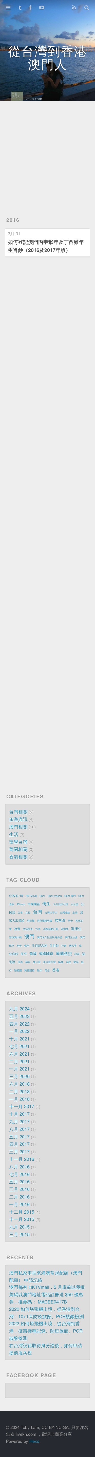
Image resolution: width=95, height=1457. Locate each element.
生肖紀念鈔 (39, 945)
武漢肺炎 (28, 929)
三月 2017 (19, 1151)
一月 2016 (19, 1204)
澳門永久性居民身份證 (49, 937)
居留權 (30, 920)
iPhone (21, 904)
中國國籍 (34, 904)
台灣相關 (18, 811)
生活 (13, 834)
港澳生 (76, 928)
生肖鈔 (54, 945)
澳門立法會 (71, 937)
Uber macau (55, 896)
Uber (42, 896)
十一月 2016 (21, 1159)
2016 (13, 219)
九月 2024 (19, 1008)
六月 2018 (19, 1083)
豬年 (27, 962)
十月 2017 (19, 1113)
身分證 (37, 962)
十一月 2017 (21, 1106)
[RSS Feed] (74, 7)
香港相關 (18, 856)
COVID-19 (16, 895)
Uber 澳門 (70, 896)
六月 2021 (19, 1053)
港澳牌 (64, 929)
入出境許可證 (60, 904)
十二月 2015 (21, 1211)
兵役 (27, 912)
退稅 (68, 962)
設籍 (77, 954)
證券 (20, 962)
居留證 (60, 920)
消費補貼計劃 (50, 929)
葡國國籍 (46, 953)
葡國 (32, 953)
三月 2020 (19, 1076)
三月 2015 (19, 1234)
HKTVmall (31, 896)
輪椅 (60, 962)
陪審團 (18, 970)
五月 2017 (19, 1136)
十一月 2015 (21, 1219)
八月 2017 (19, 1129)
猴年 (26, 945)
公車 (20, 912)
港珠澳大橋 (15, 937)
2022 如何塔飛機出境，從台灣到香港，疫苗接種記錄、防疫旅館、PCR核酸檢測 (46, 1330)
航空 (24, 953)
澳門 (29, 936)
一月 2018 (19, 1099)
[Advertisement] (47, 156)
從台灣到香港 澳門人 (47, 56)
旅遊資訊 (18, 819)
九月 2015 (19, 1226)
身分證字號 (49, 962)
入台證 (74, 904)
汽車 (38, 929)
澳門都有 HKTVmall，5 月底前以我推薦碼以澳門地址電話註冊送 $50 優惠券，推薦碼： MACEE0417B (47, 1294)
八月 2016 (19, 1166)
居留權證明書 (44, 920)
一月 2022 (19, 1031)
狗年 (19, 945)
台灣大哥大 (51, 912)
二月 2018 (19, 1091)
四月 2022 (19, 1023)
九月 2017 (19, 1121)
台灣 (37, 911)
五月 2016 (19, 1181)
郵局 (76, 962)
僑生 (46, 903)
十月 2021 (19, 1038)
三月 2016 (19, 1189)
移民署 (73, 945)
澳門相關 (18, 826)
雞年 (39, 970)
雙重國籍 (29, 970)
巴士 (70, 920)
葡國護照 (64, 953)
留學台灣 (18, 841)
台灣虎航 (65, 912)
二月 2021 (19, 1061)
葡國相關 (18, 849)
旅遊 (17, 928)
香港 (55, 969)
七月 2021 (19, 1046)
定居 (75, 912)
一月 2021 (19, 1068)
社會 (63, 945)
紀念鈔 (13, 953)
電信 (47, 970)
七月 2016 (19, 1174)
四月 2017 (19, 1143)
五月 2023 (19, 1016)
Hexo (34, 1441)
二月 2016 (19, 1196)
